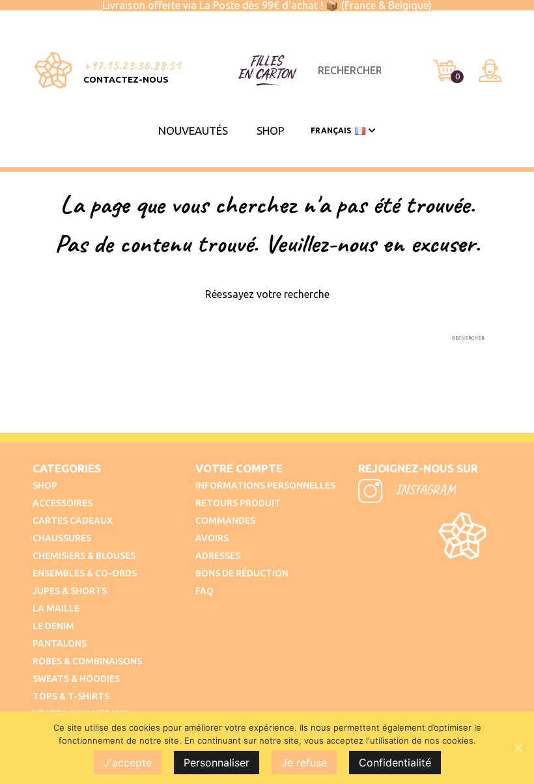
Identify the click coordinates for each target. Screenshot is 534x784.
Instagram (424, 489)
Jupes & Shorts (70, 591)
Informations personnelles (265, 485)
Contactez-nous (126, 79)
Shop (271, 130)
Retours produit (238, 503)
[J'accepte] (517, 747)
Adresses (217, 555)
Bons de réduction (241, 573)
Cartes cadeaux (73, 520)
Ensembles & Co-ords (85, 573)
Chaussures (62, 538)
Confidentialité (395, 762)
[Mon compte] (490, 70)
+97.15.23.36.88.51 (132, 65)
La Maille (56, 608)
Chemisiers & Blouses (84, 555)
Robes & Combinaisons (87, 661)
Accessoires (62, 503)
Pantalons (60, 643)
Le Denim (53, 626)
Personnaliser (216, 762)
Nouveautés (193, 130)
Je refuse (304, 762)
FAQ (204, 591)
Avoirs (212, 538)
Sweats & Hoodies (76, 678)
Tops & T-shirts (71, 696)
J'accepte (128, 762)
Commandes (225, 520)
